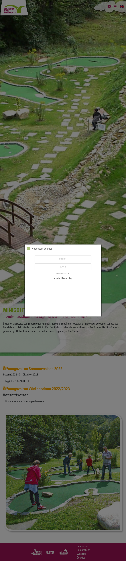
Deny (63, 258)
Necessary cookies (42, 248)
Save (63, 266)
